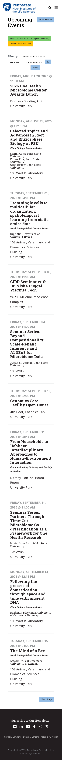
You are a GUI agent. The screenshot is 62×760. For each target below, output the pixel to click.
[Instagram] (40, 727)
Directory (17, 737)
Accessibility (46, 737)
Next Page (46, 699)
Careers (35, 737)
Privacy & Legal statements (31, 753)
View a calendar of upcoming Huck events (29, 38)
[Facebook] (34, 727)
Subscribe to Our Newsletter (31, 720)
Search (35, 68)
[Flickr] (15, 727)
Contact (7, 737)
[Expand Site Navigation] (56, 8)
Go (48, 62)
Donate (26, 737)
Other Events (34, 62)
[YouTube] (28, 727)
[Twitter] (47, 727)
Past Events (45, 19)
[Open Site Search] (50, 8)
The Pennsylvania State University (37, 750)
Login (55, 737)
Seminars (15, 62)
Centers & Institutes (32, 56)
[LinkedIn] (21, 727)
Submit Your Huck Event (20, 43)
